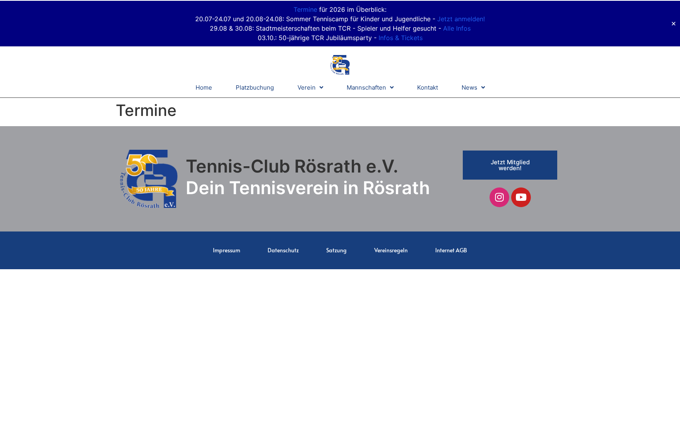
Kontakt (427, 87)
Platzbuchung (255, 87)
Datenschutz (283, 250)
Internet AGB (451, 250)
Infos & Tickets (401, 38)
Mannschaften (366, 87)
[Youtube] (521, 197)
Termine (305, 9)
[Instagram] (499, 197)
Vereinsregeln (391, 250)
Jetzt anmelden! (461, 19)
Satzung (336, 250)
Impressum (226, 250)
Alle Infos (457, 28)
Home (204, 87)
